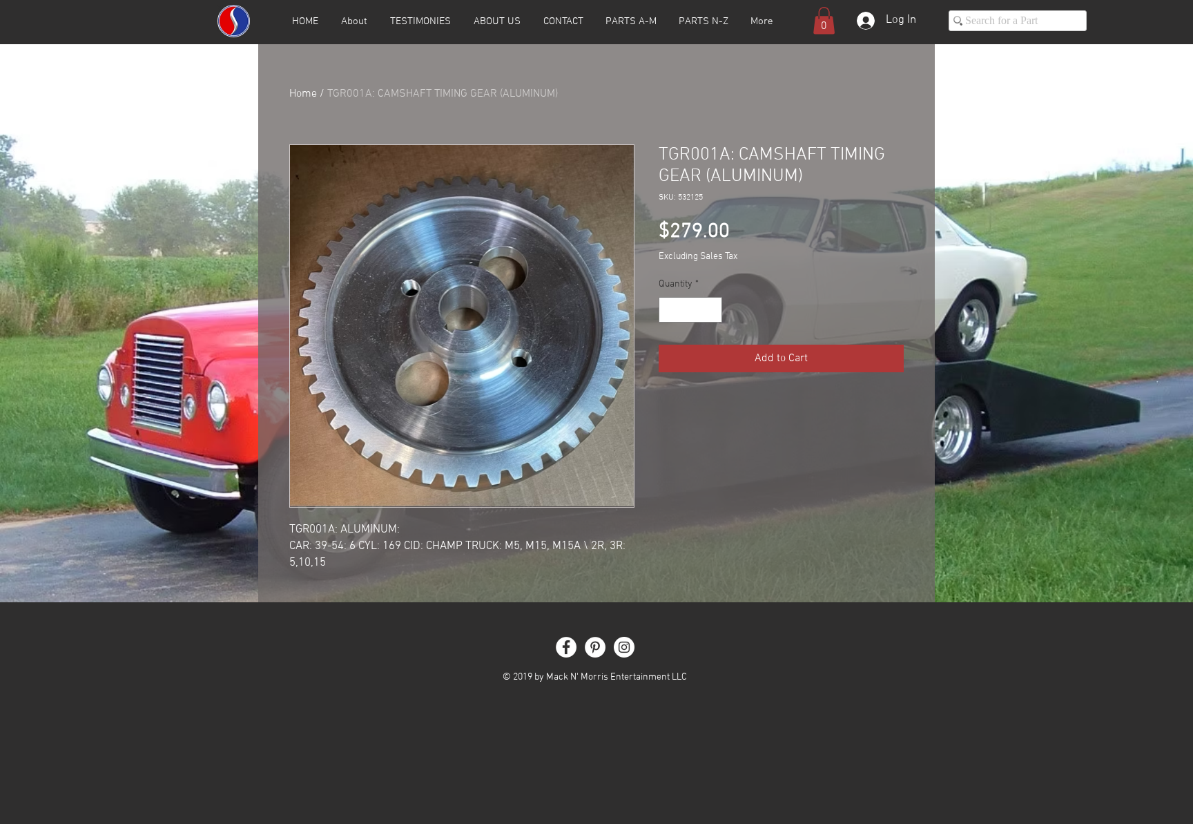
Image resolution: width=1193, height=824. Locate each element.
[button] (824, 20)
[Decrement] (669, 310)
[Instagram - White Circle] (624, 647)
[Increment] (711, 310)
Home (303, 94)
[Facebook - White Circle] (566, 647)
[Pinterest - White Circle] (595, 647)
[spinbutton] (690, 310)
